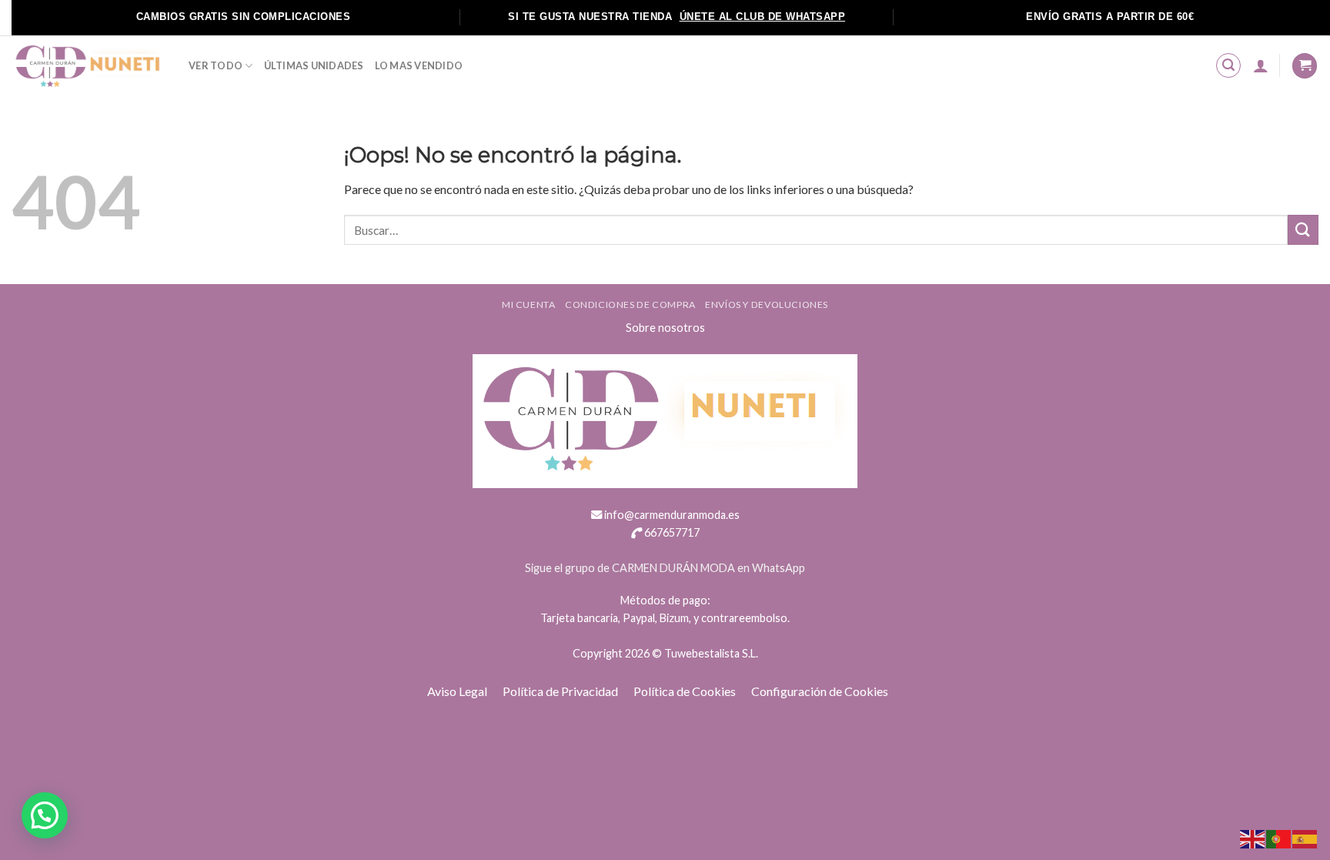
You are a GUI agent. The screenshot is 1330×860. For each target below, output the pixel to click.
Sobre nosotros (665, 327)
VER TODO (215, 65)
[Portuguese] (1279, 837)
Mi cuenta (529, 304)
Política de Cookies (684, 691)
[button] (45, 815)
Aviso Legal (457, 691)
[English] (1253, 837)
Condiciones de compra (630, 304)
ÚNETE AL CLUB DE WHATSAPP (763, 16)
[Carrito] (1304, 66)
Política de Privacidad (560, 691)
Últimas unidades (314, 65)
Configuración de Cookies (819, 691)
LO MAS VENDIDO (419, 65)
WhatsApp (778, 567)
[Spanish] (1305, 837)
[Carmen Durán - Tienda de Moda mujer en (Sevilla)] (88, 66)
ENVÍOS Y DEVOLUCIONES (766, 304)
